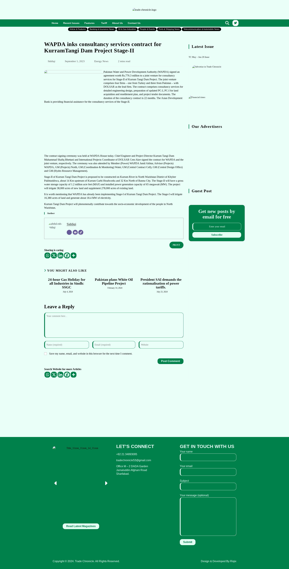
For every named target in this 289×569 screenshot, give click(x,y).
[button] (90, 23)
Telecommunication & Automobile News (201, 29)
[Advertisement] (81, 9)
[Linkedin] (60, 255)
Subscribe (216, 234)
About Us (117, 23)
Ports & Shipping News (169, 29)
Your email (186, 466)
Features (89, 23)
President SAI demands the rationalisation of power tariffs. (160, 283)
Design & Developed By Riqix (218, 561)
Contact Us (134, 23)
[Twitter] (235, 23)
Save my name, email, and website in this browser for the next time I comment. (90, 353)
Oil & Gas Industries (127, 29)
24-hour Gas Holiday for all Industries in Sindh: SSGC (66, 283)
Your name (186, 451)
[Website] (80, 232)
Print (176, 245)
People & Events (147, 29)
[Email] (75, 232)
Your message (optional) (194, 495)
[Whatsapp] (47, 255)
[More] (73, 255)
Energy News (101, 61)
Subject (184, 480)
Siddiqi (51, 61)
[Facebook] (67, 255)
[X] (54, 255)
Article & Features (78, 29)
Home (55, 23)
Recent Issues (71, 23)
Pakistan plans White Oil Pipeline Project (114, 281)
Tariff (104, 23)
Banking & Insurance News (102, 29)
